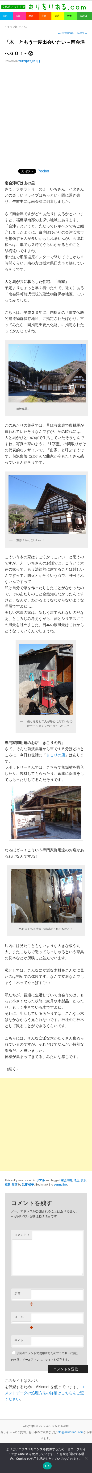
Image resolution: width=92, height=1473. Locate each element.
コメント (21, 1234)
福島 (7, 1184)
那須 (14, 1184)
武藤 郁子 (28, 1184)
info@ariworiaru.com (70, 1432)
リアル (40, 1180)
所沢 (83, 1180)
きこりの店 (55, 754)
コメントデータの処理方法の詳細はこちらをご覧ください (44, 1393)
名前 (22, 1294)
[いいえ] (86, 1458)
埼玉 (76, 1180)
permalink (60, 1184)
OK (47, 1466)
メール (22, 1318)
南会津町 (66, 1180)
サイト (19, 1340)
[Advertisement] (46, 111)
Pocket (43, 171)
